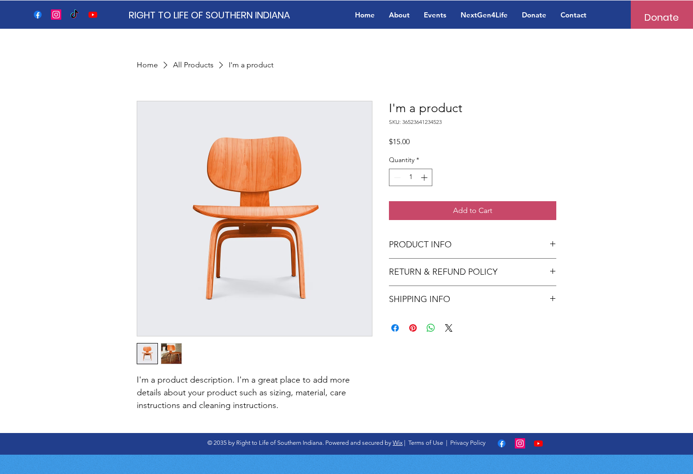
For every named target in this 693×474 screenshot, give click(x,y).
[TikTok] (74, 14)
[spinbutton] (410, 177)
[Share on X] (448, 328)
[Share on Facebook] (395, 328)
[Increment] (425, 177)
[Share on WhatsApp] (431, 328)
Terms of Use (425, 442)
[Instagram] (56, 14)
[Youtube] (93, 14)
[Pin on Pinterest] (413, 328)
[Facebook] (38, 14)
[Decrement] (396, 177)
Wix (398, 442)
